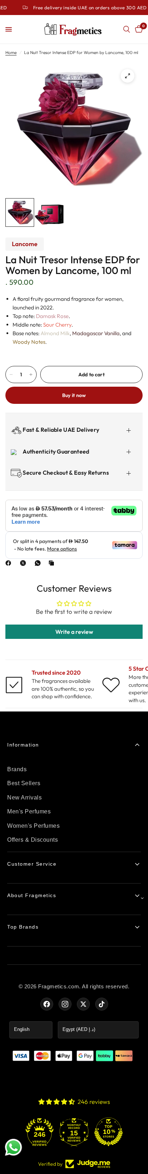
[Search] (127, 29)
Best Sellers (23, 783)
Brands (17, 769)
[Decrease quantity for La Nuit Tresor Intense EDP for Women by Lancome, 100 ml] (11, 374)
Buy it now (74, 395)
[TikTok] (101, 1004)
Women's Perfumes (33, 826)
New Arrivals (24, 797)
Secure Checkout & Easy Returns (65, 472)
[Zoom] (127, 76)
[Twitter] (83, 1004)
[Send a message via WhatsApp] (13, 1147)
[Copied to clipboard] (52, 563)
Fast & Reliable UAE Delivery (60, 429)
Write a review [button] (74, 631)
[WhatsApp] (39, 563)
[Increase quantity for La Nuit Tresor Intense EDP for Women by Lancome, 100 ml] (31, 374)
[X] (24, 563)
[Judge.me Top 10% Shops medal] (108, 1131)
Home (11, 52)
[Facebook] (9, 563)
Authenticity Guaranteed (55, 451)
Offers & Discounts (32, 840)
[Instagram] (65, 1004)
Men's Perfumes (29, 811)
